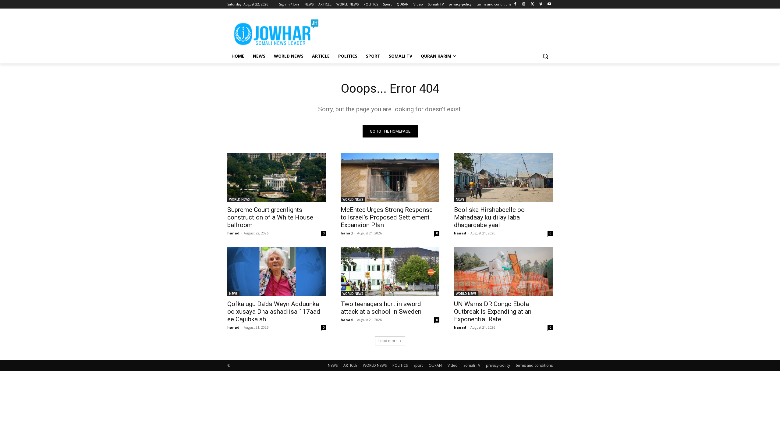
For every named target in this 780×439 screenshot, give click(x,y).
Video (453, 365)
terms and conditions (534, 365)
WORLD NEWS (239, 199)
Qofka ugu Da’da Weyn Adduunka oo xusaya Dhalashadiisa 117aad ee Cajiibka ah (273, 311)
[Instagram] (523, 4)
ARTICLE (350, 365)
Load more (388, 340)
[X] (532, 4)
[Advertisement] (436, 31)
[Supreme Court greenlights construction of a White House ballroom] (276, 177)
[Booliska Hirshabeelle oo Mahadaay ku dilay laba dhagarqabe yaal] (503, 177)
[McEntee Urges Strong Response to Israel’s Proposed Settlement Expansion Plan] (390, 177)
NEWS (460, 199)
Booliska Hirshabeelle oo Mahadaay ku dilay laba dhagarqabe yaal (489, 217)
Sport (418, 365)
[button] (545, 56)
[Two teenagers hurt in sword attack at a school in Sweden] (390, 271)
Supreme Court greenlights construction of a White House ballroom (270, 217)
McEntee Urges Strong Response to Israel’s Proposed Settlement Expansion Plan (387, 217)
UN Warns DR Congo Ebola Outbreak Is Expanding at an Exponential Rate (492, 311)
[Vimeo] (540, 4)
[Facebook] (515, 4)
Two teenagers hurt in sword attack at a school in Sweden (381, 307)
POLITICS (400, 365)
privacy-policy (498, 365)
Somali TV (471, 365)
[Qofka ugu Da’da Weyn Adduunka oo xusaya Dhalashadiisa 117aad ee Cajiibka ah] (276, 271)
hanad (233, 233)
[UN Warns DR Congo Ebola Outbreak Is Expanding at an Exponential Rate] (503, 271)
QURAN (435, 365)
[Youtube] (549, 4)
